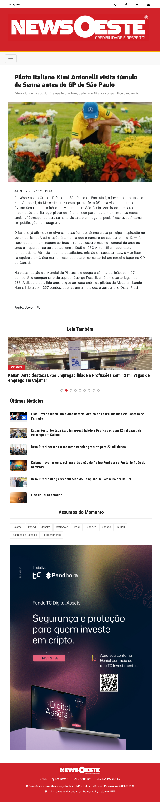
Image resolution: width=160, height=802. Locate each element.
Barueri (121, 527)
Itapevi (32, 527)
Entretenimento (52, 535)
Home (43, 779)
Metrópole (62, 527)
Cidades (16, 367)
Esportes (91, 527)
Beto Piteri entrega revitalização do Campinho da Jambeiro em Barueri (81, 479)
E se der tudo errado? (46, 495)
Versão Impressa (108, 779)
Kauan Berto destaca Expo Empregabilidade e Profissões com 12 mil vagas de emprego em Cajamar (79, 378)
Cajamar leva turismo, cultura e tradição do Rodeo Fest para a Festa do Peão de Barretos (88, 465)
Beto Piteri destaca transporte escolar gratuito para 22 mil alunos (78, 447)
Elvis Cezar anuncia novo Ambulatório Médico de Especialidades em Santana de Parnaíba (87, 416)
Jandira (45, 527)
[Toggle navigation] (11, 58)
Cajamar (17, 527)
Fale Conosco (82, 779)
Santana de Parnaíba (25, 535)
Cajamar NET (107, 791)
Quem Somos (60, 779)
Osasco (106, 527)
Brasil (77, 527)
